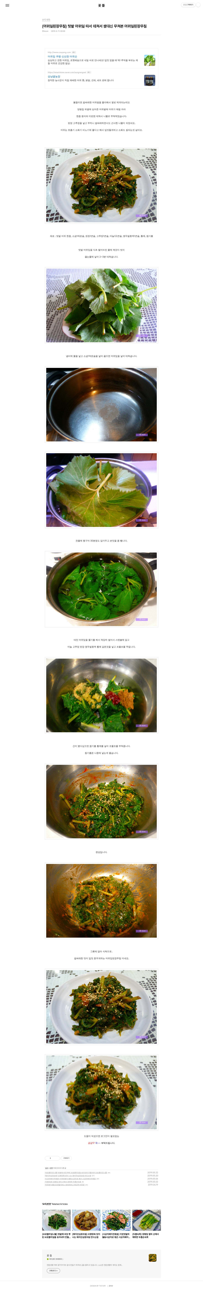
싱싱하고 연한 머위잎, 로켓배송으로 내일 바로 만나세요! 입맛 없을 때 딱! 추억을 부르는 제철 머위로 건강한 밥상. (93, 62)
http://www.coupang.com (59, 52)
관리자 (111, 1286)
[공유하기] (53, 1158)
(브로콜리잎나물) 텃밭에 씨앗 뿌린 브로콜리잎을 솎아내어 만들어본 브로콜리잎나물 (76, 1173)
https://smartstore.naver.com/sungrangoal (67, 72)
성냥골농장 (54, 76)
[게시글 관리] (57, 1158)
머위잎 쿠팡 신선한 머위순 (62, 56)
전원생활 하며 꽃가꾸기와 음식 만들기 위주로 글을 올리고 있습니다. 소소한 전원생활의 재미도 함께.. (84, 1265)
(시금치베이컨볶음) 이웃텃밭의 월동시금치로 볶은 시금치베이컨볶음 (70, 1179)
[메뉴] (7, 5)
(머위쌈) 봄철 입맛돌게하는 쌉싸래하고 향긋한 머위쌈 (65, 1185)
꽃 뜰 (101, 5)
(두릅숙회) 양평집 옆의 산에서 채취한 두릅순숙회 (63, 1182)
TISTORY (102, 1286)
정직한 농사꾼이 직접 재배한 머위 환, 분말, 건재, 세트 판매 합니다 (81, 80)
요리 (46, 1168)
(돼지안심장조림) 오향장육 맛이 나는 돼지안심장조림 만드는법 (68, 1176)
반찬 (51, 1168)
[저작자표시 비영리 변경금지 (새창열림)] (75, 1158)
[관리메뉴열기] (198, 5)
